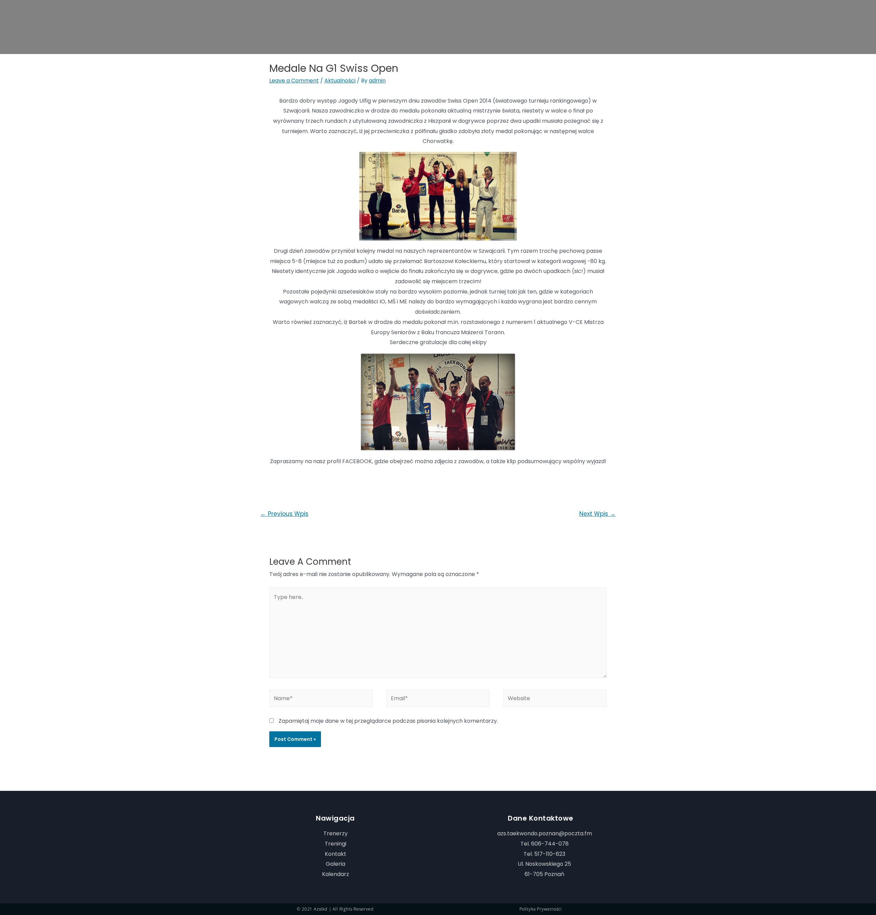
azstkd (320, 909)
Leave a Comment (294, 80)
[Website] (555, 699)
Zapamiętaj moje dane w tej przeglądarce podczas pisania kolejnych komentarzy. (388, 721)
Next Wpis (597, 514)
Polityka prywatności (540, 909)
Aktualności (340, 80)
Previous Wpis (284, 514)
